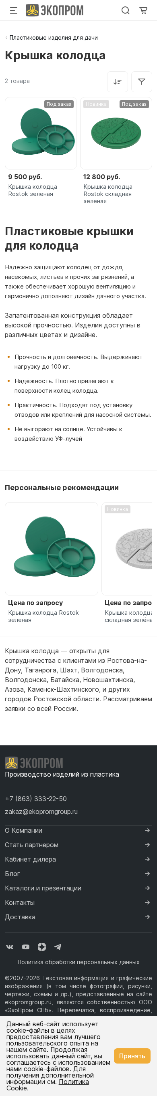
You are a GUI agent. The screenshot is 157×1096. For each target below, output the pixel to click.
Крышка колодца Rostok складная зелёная (107, 194)
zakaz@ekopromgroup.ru (41, 811)
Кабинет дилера (30, 859)
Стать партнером (31, 845)
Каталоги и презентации (43, 888)
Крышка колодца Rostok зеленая (32, 190)
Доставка (20, 917)
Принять (132, 1056)
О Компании (23, 830)
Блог (12, 874)
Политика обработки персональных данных (79, 962)
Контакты (20, 902)
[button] (36, 799)
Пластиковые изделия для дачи (54, 37)
